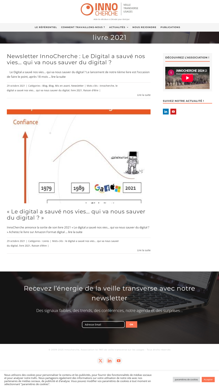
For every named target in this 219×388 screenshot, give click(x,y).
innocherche (107, 85)
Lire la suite (144, 95)
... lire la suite (57, 77)
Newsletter (77, 85)
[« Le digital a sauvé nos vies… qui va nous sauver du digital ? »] (79, 156)
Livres (45, 241)
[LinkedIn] (166, 111)
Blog (44, 85)
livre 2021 (76, 90)
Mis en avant (62, 85)
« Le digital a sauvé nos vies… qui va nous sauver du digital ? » (76, 214)
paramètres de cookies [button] (186, 379)
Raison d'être (90, 90)
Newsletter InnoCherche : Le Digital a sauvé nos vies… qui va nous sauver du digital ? (76, 59)
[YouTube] (173, 111)
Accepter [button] (208, 379)
